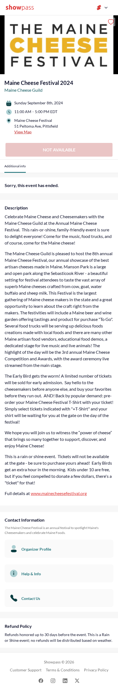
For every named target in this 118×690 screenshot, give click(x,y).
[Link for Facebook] (41, 680)
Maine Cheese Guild (23, 90)
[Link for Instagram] (53, 680)
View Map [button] (23, 132)
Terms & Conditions (63, 670)
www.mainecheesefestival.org (59, 493)
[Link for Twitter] (77, 680)
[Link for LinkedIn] (65, 680)
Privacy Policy (96, 670)
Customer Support (25, 670)
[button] (15, 168)
